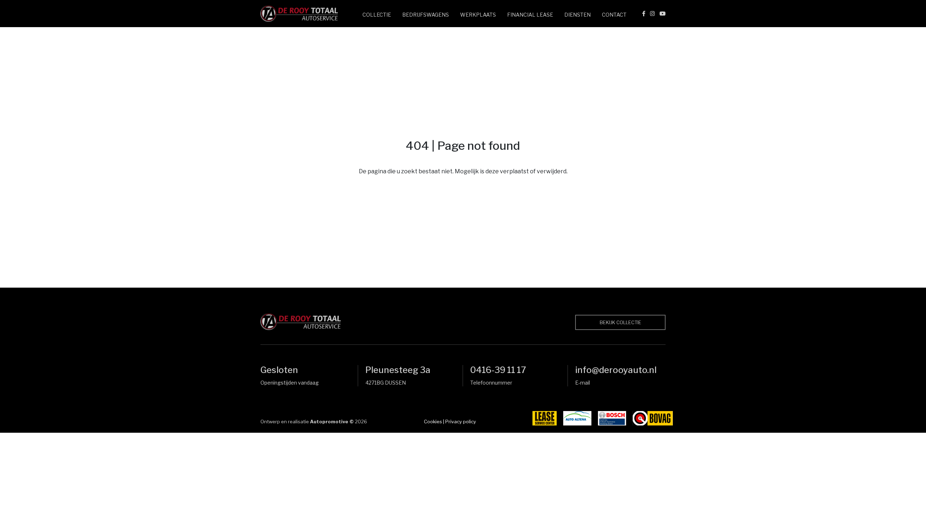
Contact (614, 15)
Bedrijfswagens (425, 15)
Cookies (433, 421)
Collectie (376, 15)
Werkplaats (478, 15)
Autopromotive (329, 421)
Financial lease (530, 15)
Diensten (577, 15)
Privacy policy (460, 421)
